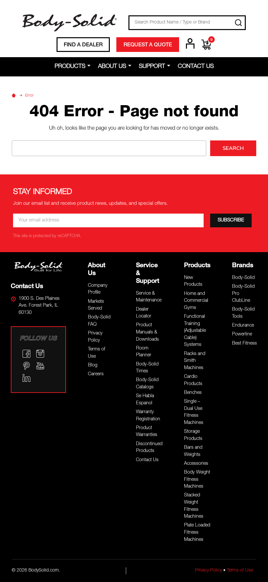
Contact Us (196, 67)
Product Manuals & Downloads (147, 332)
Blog (92, 365)
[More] (90, 66)
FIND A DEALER (83, 45)
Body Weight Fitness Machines (197, 479)
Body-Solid (243, 278)
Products (70, 67)
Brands (242, 266)
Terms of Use (240, 570)
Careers (96, 374)
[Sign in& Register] (190, 43)
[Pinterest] (26, 366)
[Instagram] (40, 354)
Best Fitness (244, 343)
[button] (38, 266)
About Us (112, 67)
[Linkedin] (26, 378)
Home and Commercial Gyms (196, 301)
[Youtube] (40, 366)
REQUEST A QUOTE (148, 45)
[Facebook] (26, 354)
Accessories (196, 463)
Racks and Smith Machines (194, 361)
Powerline (242, 334)
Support (152, 67)
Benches (193, 393)
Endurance (243, 325)
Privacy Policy (208, 570)
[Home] (15, 96)
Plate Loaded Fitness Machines (197, 532)
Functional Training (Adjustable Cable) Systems (195, 331)
